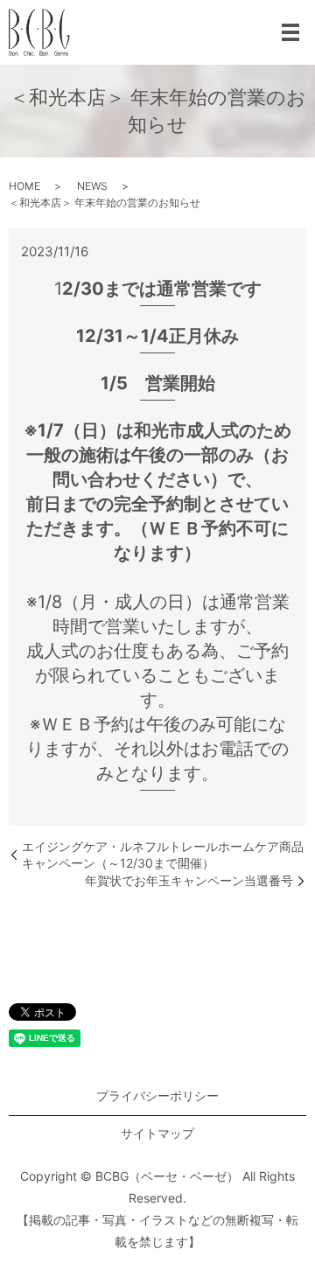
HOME (24, 185)
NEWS (92, 185)
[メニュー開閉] (290, 32)
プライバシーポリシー (157, 1095)
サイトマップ (157, 1133)
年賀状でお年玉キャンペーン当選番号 (189, 880)
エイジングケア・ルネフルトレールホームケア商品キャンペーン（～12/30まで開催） (163, 855)
